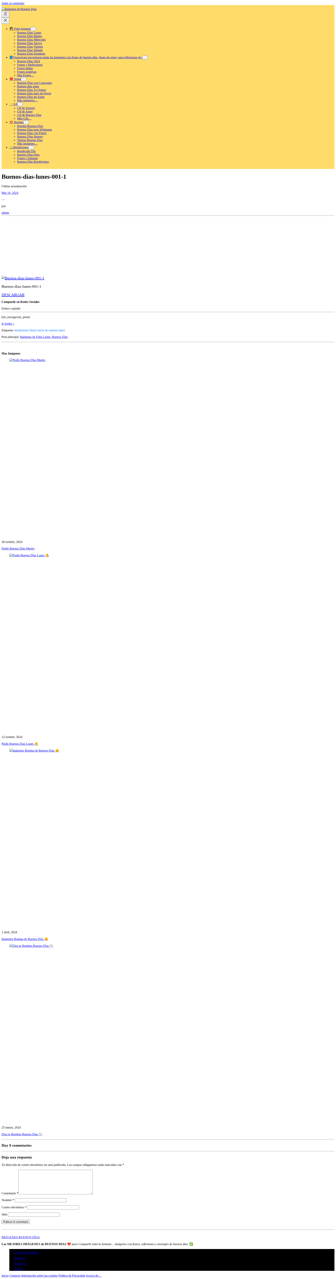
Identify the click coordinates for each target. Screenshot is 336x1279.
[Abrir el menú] (5, 14)
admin (5, 212)
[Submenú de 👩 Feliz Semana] (33, 29)
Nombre (8, 1200)
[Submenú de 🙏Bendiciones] (31, 147)
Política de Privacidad (72, 1275)
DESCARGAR (13, 295)
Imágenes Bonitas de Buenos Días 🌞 (25, 939)
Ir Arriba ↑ (8, 323)
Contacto (14, 1275)
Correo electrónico (14, 1207)
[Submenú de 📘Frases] (145, 57)
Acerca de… (93, 1275)
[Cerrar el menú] (5, 20)
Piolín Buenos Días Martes (18, 548)
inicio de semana (47, 330)
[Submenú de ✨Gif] (20, 104)
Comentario (10, 1193)
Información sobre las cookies (39, 1275)
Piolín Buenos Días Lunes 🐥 (20, 743)
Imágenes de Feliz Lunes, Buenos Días (44, 337)
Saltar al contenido (13, 3)
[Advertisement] (118, 244)
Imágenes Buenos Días (21, 1237)
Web (4, 1214)
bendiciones (21, 330)
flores (33, 330)
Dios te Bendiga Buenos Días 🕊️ (22, 1134)
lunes (62, 330)
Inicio (5, 1275)
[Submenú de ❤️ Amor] (23, 79)
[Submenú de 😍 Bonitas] (26, 122)
